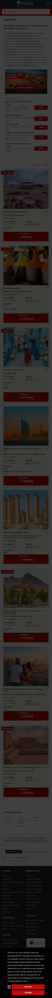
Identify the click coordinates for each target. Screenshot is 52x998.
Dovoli (28, 987)
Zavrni (28, 993)
